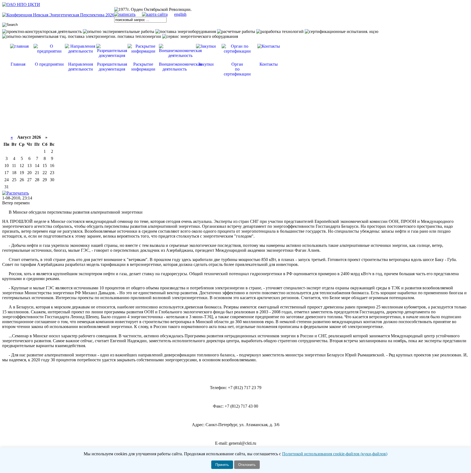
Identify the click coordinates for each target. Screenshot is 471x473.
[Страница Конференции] (58, 15)
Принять (222, 465)
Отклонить (247, 465)
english (180, 14)
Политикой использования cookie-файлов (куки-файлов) (334, 453)
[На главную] (21, 4)
